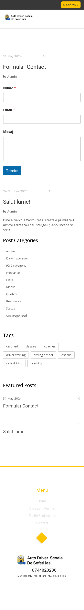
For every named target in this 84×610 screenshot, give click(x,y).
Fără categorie (16, 265)
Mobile (10, 287)
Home (42, 501)
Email (9, 110)
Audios (10, 251)
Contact (42, 523)
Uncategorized (16, 315)
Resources (13, 301)
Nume (9, 88)
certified (12, 346)
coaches (50, 346)
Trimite (12, 170)
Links (9, 280)
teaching (36, 363)
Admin (12, 76)
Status (10, 308)
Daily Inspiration (17, 258)
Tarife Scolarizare (42, 515)
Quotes (11, 294)
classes (31, 346)
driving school (43, 355)
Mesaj (8, 132)
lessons (66, 355)
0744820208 (44, 570)
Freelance (13, 272)
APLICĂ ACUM (70, 4)
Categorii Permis (42, 508)
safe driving (14, 363)
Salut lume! (16, 202)
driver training (16, 355)
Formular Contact (24, 67)
